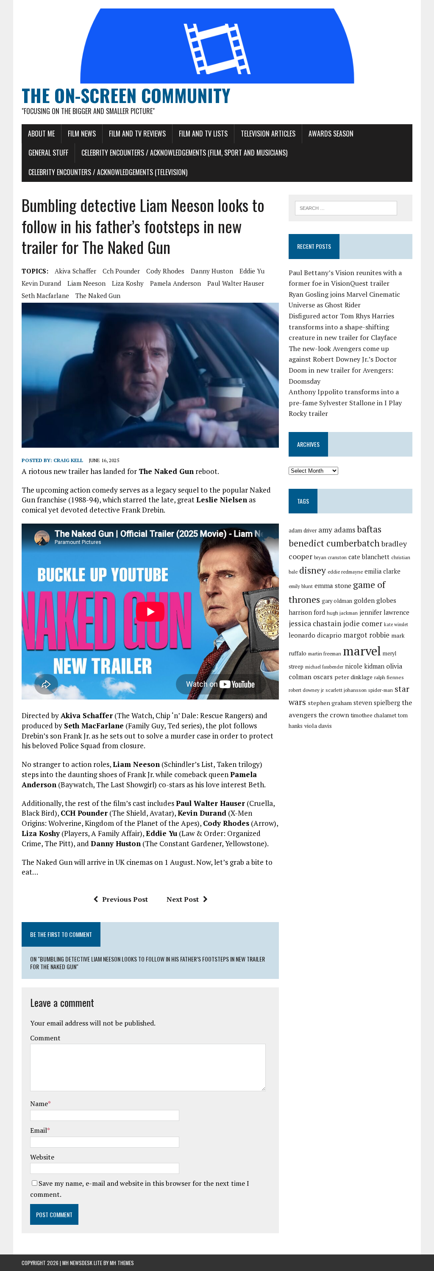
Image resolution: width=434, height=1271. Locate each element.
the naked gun (97, 295)
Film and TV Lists (203, 133)
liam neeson (86, 283)
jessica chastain (315, 623)
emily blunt (301, 586)
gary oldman (337, 601)
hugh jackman (342, 613)
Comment (45, 1037)
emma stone (332, 585)
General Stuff (48, 153)
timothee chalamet (373, 715)
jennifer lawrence (384, 612)
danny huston (212, 271)
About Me (41, 133)
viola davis (318, 726)
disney (312, 570)
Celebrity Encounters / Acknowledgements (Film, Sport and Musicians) (184, 153)
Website (42, 1157)
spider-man (380, 690)
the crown (333, 714)
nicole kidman (364, 666)
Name (39, 1103)
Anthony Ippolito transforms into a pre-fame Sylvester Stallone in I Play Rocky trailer (345, 402)
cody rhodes (165, 271)
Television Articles (268, 133)
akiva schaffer (75, 271)
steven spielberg (376, 703)
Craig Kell (68, 460)
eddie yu (251, 271)
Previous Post (125, 899)
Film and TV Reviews (137, 133)
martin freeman (324, 653)
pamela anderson (175, 283)
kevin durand (41, 283)
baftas (369, 529)
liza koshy (128, 283)
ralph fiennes (389, 677)
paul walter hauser (235, 283)
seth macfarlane (45, 295)
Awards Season (331, 133)
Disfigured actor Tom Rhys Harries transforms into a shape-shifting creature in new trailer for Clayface (343, 326)
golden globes (375, 600)
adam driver (303, 530)
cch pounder (121, 271)
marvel (362, 651)
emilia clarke (382, 571)
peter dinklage (353, 677)
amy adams (336, 530)
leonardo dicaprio (315, 635)
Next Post (183, 899)
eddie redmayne (345, 572)
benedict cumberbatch (334, 543)
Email (38, 1130)
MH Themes (122, 1262)
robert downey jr (306, 690)
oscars (323, 676)
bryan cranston (330, 557)
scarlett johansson (346, 690)
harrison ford (307, 612)
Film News (82, 133)
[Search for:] (346, 207)
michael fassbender (324, 667)
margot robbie (366, 635)
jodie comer (362, 623)
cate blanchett (368, 557)
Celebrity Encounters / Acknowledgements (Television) (107, 172)
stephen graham (330, 703)
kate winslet (396, 624)
